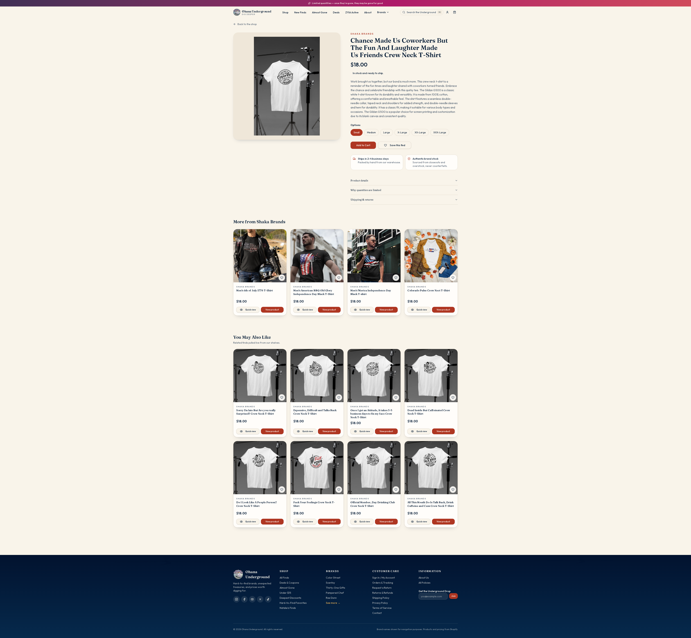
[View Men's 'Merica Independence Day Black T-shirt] (374, 255)
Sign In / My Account (383, 577)
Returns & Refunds (382, 592)
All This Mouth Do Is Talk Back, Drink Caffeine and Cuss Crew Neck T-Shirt (430, 504)
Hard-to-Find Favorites (293, 602)
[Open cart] (454, 12)
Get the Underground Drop (435, 591)
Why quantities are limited (366, 190)
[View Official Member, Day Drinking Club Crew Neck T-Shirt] (374, 467)
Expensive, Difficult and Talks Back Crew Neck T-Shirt (315, 412)
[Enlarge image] (286, 86)
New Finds (300, 12)
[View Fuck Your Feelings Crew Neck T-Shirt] (317, 467)
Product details (359, 180)
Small (357, 132)
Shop (285, 12)
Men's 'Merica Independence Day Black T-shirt (370, 292)
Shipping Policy (380, 597)
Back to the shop (247, 24)
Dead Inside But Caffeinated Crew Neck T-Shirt (428, 412)
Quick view (250, 309)
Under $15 (285, 592)
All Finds (284, 577)
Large (386, 132)
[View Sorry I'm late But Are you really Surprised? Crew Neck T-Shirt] (259, 375)
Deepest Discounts (290, 597)
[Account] (447, 12)
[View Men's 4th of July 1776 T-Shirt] (259, 255)
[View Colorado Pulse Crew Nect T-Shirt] (431, 255)
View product (272, 309)
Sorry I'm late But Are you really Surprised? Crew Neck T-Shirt (256, 412)
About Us (424, 577)
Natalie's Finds (288, 608)
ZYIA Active (351, 12)
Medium (371, 132)
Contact (377, 613)
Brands (381, 12)
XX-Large (420, 132)
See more (333, 602)
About (367, 12)
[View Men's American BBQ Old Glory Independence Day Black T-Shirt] (317, 255)
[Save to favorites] (282, 277)
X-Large (402, 132)
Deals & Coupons (289, 582)
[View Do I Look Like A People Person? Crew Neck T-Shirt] (259, 467)
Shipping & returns (362, 199)
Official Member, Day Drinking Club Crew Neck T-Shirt (372, 504)
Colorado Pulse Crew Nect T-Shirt (428, 290)
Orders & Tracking (382, 582)
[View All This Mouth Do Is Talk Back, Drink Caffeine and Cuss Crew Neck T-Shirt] (431, 467)
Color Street (333, 577)
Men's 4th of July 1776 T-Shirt (254, 290)
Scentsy (330, 582)
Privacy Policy (380, 602)
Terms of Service (382, 608)
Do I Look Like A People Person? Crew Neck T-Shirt (256, 504)
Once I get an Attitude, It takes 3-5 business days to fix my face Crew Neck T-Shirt (371, 414)
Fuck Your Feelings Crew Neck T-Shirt (314, 504)
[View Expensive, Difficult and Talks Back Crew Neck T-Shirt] (317, 375)
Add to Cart (363, 145)
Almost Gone (319, 12)
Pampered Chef (335, 592)
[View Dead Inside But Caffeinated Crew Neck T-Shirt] (431, 375)
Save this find (397, 145)
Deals (336, 12)
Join (453, 596)
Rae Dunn (331, 597)
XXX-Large (439, 132)
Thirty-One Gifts (335, 587)
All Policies (424, 582)
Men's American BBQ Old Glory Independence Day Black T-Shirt (313, 292)
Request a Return (382, 587)
